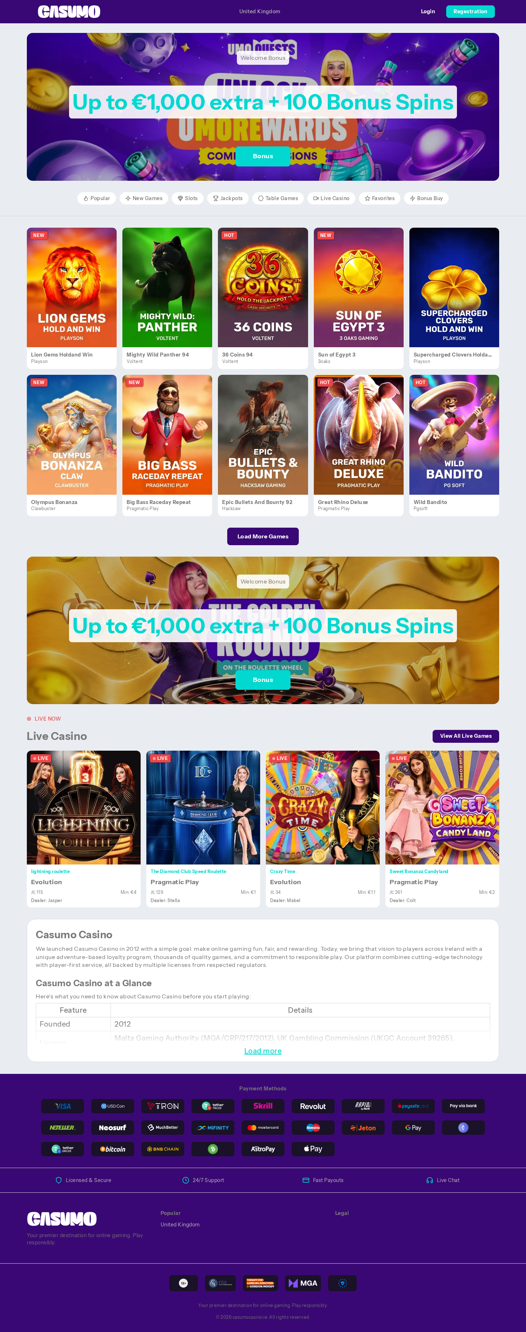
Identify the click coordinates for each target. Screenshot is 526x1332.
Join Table (88, 807)
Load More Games (263, 536)
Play (76, 279)
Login (428, 11)
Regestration (470, 11)
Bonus (263, 156)
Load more (263, 1051)
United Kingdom (260, 11)
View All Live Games (466, 736)
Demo (75, 295)
